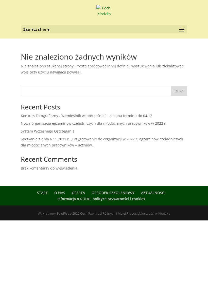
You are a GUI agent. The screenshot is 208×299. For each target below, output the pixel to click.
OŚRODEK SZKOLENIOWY (113, 192)
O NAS (59, 192)
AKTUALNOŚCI (153, 192)
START (42, 192)
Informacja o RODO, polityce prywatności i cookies (101, 198)
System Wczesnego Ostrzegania (48, 131)
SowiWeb (64, 213)
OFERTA (78, 192)
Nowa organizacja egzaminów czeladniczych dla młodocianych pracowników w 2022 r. (94, 123)
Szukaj (179, 90)
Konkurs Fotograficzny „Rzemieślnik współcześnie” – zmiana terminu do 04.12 (86, 115)
